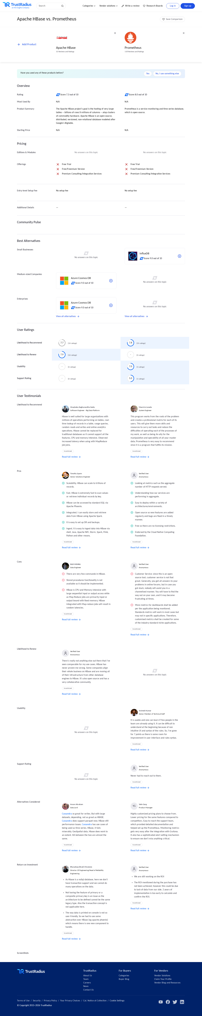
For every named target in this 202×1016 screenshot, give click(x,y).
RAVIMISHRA (75, 564)
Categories (88, 6)
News (85, 986)
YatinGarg (143, 804)
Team (86, 979)
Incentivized (68, 451)
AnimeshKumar (145, 711)
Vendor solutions (107, 6)
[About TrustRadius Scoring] (58, 94)
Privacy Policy (50, 1001)
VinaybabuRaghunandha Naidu (82, 407)
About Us (87, 976)
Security (37, 1001)
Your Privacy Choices (70, 1001)
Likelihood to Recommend (29, 343)
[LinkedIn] (182, 1002)
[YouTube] (160, 1002)
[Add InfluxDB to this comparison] (179, 256)
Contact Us (88, 990)
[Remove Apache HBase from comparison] (115, 33)
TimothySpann (76, 474)
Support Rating (24, 378)
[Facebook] (167, 1002)
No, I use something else (167, 73)
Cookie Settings (117, 1001)
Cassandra (67, 814)
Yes (147, 73)
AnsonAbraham (76, 804)
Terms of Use (23, 1001)
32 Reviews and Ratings (65, 52)
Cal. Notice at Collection (94, 1001)
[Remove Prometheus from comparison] (183, 33)
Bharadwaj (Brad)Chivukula (81, 867)
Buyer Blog (124, 979)
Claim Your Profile (163, 979)
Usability (21, 366)
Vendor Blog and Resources (167, 983)
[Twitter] (175, 1002)
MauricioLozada (145, 407)
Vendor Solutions (162, 976)
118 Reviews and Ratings (134, 52)
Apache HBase (66, 48)
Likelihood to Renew (26, 354)
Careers (87, 983)
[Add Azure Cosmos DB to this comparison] (111, 280)
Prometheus (133, 48)
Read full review (70, 457)
